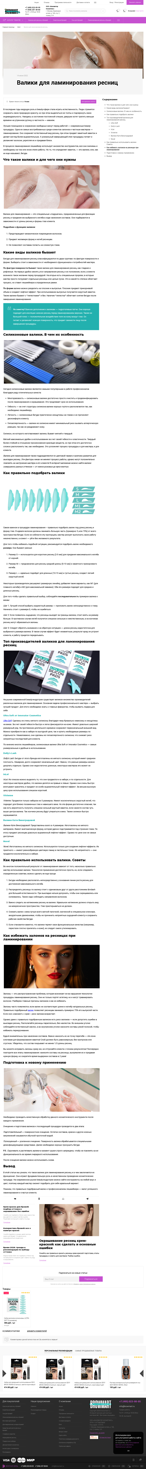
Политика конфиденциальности (69, 1439)
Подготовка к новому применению (120, 153)
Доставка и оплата (83, 2)
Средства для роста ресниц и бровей (12, 1429)
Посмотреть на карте (97, 1433)
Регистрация (119, 2)
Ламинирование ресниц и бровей (13, 1417)
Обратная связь (11, 1466)
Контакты (62, 1428)
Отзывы (46, 2)
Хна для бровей (7, 1413)
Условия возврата (64, 1421)
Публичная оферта (65, 1446)
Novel (113, 139)
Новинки (33, 1406)
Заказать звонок (135, 2)
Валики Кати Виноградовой (122, 136)
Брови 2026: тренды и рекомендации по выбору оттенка (16, 1249)
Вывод (109, 156)
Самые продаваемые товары (88, 1351)
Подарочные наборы (9, 1441)
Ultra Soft (7, 720)
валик (31, 1010)
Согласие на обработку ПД (67, 1442)
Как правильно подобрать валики (120, 114)
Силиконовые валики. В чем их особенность (124, 111)
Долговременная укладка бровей (13, 1424)
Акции (36, 2)
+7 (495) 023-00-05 (32, 7)
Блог (60, 1424)
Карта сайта (62, 1435)
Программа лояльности (63, 2)
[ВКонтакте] (15, 1199)
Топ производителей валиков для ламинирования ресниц (120, 119)
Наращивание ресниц (9, 1437)
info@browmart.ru (127, 1406)
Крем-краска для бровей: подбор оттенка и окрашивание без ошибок (16, 1209)
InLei (112, 129)
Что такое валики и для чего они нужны (122, 105)
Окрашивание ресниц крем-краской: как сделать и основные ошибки (67, 1244)
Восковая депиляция (9, 1421)
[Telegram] (87, 1199)
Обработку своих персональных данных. (85, 1284)
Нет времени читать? (88, 101)
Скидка (33, 1413)
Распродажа (6, 1452)
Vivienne (114, 133)
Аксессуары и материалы (11, 1448)
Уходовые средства (9, 1434)
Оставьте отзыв (105, 1437)
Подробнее (42, 1260)
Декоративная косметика (11, 1445)
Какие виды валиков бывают (118, 108)
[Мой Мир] (63, 1199)
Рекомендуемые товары (38, 1410)
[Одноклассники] (39, 1199)
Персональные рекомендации (58, 1351)
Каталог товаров (14, 20)
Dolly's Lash (115, 126)
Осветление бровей (9, 1410)
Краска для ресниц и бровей (11, 1406)
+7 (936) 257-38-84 (41, 1466)
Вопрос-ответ (63, 1431)
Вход (111, 2)
